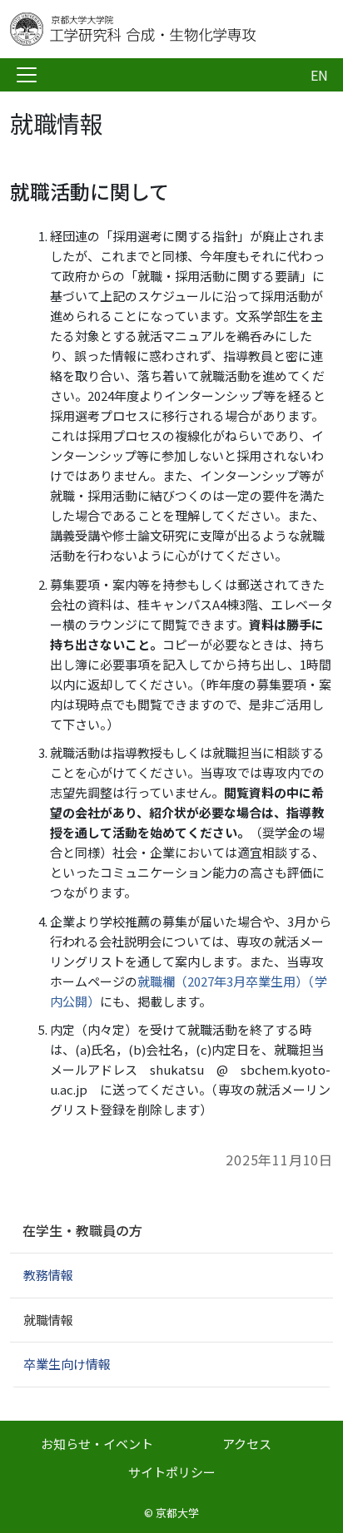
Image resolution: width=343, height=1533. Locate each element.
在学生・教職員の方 (82, 1230)
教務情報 (48, 1274)
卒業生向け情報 (67, 1363)
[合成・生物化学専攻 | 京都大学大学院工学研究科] (143, 29)
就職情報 (48, 1319)
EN (319, 75)
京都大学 (177, 1513)
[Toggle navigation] (26, 74)
